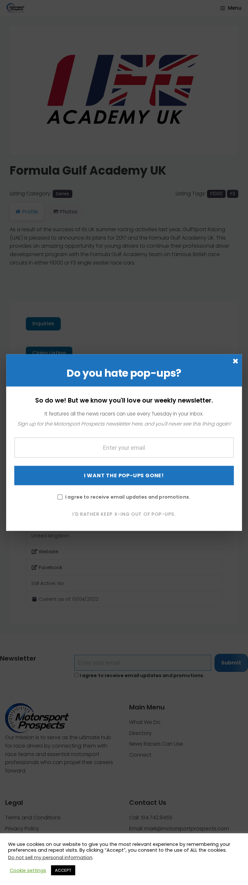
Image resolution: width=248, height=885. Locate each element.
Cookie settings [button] (28, 870)
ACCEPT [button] (63, 870)
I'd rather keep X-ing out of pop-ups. (124, 514)
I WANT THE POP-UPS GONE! (124, 475)
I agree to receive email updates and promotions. (127, 496)
